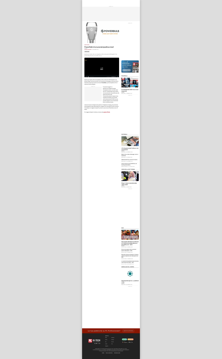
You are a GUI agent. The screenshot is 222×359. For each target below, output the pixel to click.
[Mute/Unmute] (88, 77)
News (106, 337)
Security (112, 341)
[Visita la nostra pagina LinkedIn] (96, 343)
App (105, 341)
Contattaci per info (128, 330)
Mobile (106, 339)
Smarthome (86, 44)
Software (112, 339)
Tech (112, 343)
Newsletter (130, 339)
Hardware (112, 337)
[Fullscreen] (117, 77)
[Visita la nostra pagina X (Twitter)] (98, 343)
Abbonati (124, 339)
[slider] (92, 76)
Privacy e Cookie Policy (109, 352)
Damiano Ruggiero (87, 49)
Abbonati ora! (126, 70)
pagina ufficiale (106, 112)
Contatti (103, 352)
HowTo (106, 343)
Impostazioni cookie (117, 352)
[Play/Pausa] (86, 77)
